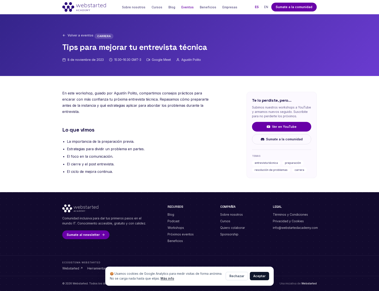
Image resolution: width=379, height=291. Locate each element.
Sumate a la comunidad (294, 7)
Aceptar (259, 276)
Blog (171, 7)
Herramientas (98, 268)
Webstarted (72, 268)
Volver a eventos (80, 35)
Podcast (173, 221)
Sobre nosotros (133, 7)
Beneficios (208, 7)
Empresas (229, 7)
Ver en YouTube (284, 126)
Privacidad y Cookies (288, 221)
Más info (167, 278)
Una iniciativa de (298, 283)
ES (257, 7)
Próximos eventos (181, 234)
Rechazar (236, 276)
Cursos (157, 7)
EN (266, 7)
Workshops (176, 228)
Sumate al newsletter (83, 235)
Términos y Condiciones (290, 214)
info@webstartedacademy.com (295, 228)
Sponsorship (229, 234)
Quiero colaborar (232, 228)
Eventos (187, 7)
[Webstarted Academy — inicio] (84, 7)
